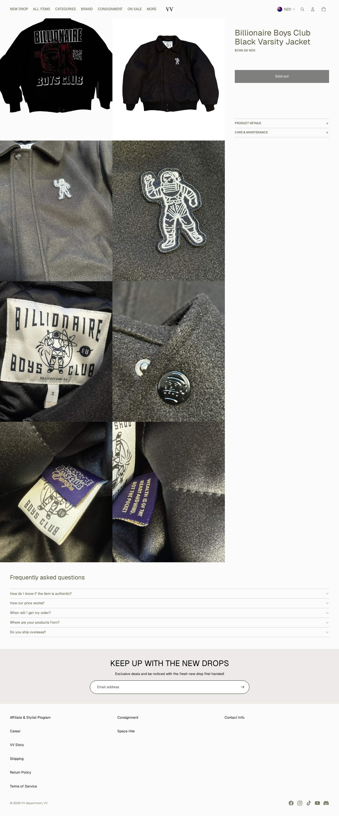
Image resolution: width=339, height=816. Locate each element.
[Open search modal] (302, 9)
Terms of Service (23, 786)
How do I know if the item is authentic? (41, 593)
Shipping (17, 758)
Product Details (248, 123)
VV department (31, 803)
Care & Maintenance (251, 132)
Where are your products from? (35, 622)
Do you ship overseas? (28, 632)
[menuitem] (151, 9)
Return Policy (20, 772)
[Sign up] (242, 687)
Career (15, 731)
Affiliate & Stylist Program (30, 717)
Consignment (127, 717)
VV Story (17, 745)
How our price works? (27, 603)
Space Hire (126, 731)
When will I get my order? (30, 612)
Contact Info (234, 717)
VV (46, 803)
